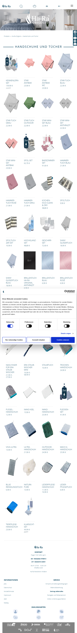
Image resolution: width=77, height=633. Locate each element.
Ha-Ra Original (16, 36)
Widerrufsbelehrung (56, 587)
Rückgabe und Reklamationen (56, 595)
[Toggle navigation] (72, 6)
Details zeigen (66, 333)
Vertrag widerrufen (56, 591)
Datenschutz (8, 587)
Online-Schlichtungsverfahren (56, 599)
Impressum (7, 595)
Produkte (7, 36)
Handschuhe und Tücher (30, 36)
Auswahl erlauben (38, 340)
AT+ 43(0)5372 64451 (38, 562)
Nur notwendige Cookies (14, 340)
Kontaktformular (9, 591)
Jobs (5, 584)
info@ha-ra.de (38, 568)
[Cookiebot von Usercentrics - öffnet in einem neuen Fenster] (66, 291)
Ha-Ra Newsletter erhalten (38, 572)
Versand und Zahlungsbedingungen (57, 584)
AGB (5, 599)
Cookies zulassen (63, 340)
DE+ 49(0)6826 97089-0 (38, 559)
